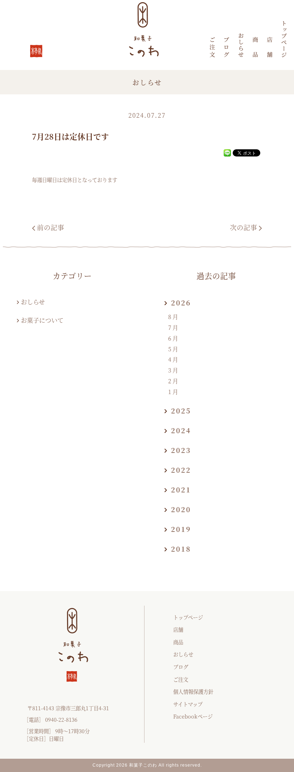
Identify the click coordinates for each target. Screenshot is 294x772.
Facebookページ (193, 716)
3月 (173, 370)
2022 (181, 469)
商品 (178, 642)
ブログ (180, 666)
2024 (181, 430)
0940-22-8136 (61, 719)
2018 (181, 548)
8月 (173, 317)
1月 (173, 392)
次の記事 (243, 227)
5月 (173, 349)
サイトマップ (188, 704)
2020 (181, 509)
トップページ (188, 617)
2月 (173, 381)
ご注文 (180, 679)
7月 (173, 327)
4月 (173, 359)
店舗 (178, 629)
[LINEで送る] (227, 152)
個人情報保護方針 (193, 691)
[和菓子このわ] (284, 39)
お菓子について (42, 319)
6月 (173, 338)
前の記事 (50, 227)
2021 (181, 489)
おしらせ (33, 301)
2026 (181, 302)
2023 (181, 450)
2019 (181, 529)
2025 (181, 410)
